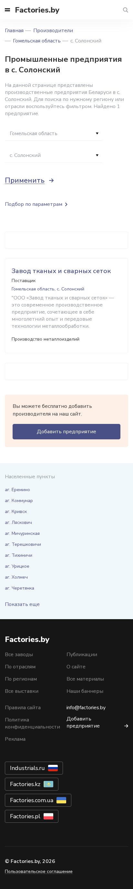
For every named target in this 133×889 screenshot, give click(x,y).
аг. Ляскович (18, 522)
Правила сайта (23, 707)
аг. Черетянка (19, 588)
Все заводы (19, 654)
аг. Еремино (17, 490)
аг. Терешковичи (23, 544)
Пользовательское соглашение (39, 871)
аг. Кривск (16, 512)
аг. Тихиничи (18, 555)
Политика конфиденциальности (32, 723)
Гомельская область (37, 40)
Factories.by (37, 10)
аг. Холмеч (16, 577)
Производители (53, 30)
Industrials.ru (27, 768)
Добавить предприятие (66, 431)
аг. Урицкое (17, 566)
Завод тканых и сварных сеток (61, 271)
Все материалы (85, 679)
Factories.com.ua (31, 800)
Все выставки (21, 691)
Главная (14, 30)
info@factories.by (86, 707)
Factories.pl (25, 816)
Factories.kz (25, 784)
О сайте (76, 666)
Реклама (15, 739)
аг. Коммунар (19, 501)
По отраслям (20, 666)
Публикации (81, 654)
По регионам (21, 679)
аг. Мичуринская (22, 533)
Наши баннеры (84, 691)
